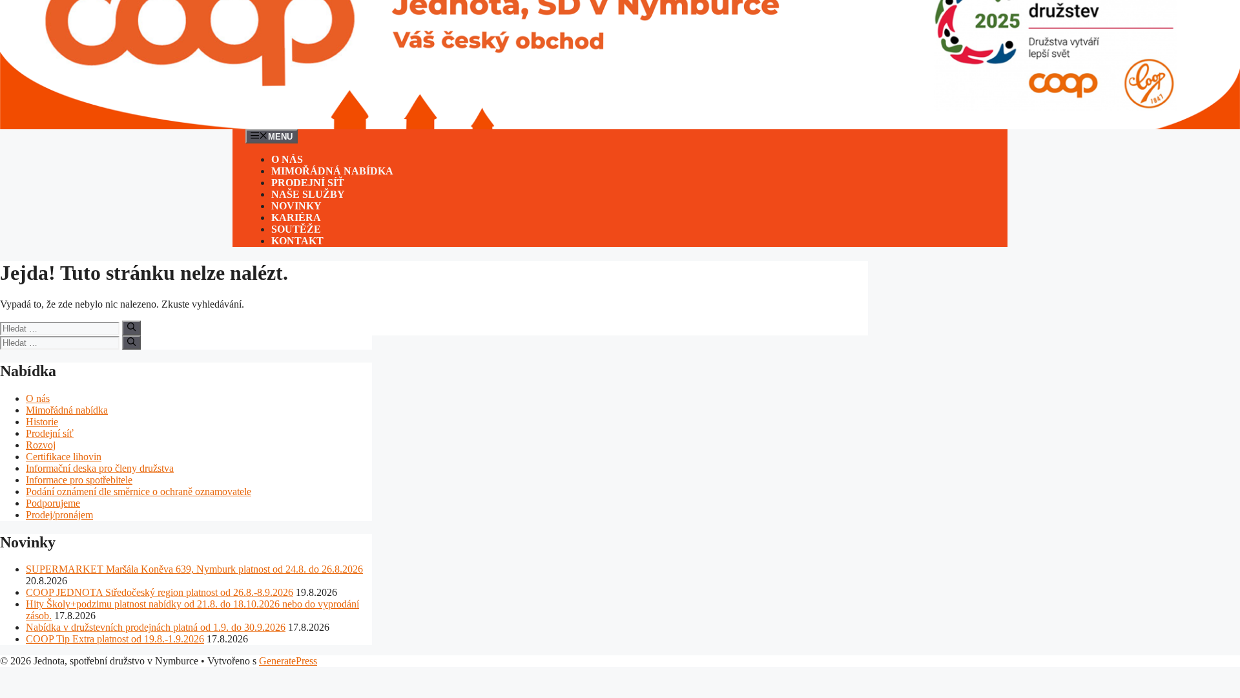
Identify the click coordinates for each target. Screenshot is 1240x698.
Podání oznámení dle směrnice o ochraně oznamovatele (138, 491)
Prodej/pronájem (59, 514)
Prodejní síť (307, 182)
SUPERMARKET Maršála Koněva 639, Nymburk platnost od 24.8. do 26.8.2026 (194, 569)
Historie (42, 421)
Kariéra (296, 217)
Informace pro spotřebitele (79, 479)
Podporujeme (53, 503)
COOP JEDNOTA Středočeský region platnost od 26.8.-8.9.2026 (159, 592)
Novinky (296, 205)
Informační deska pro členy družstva (100, 468)
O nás (287, 159)
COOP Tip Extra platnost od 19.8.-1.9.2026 (115, 638)
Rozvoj (41, 444)
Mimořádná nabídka (332, 170)
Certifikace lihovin (63, 456)
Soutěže (296, 229)
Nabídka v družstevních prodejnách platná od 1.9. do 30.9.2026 (155, 627)
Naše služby (308, 194)
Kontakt (297, 240)
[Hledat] (131, 328)
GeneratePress (288, 660)
